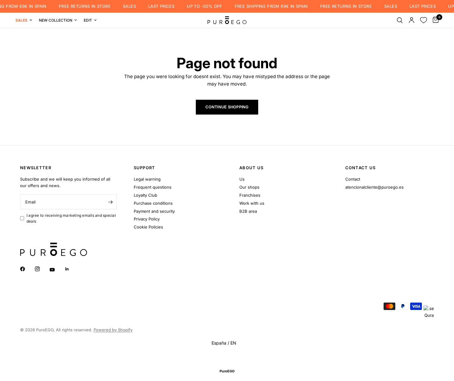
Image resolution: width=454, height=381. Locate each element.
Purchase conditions (153, 203)
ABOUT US (251, 168)
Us (242, 179)
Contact (352, 179)
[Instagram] (41, 269)
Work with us (251, 203)
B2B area (248, 211)
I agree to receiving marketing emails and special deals (71, 218)
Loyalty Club (145, 195)
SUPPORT (144, 168)
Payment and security (154, 211)
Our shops (249, 187)
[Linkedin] (71, 269)
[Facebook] (27, 269)
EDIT (88, 20)
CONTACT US (360, 168)
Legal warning (147, 179)
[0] (434, 20)
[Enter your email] (110, 202)
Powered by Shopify (113, 329)
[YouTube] (56, 269)
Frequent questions (152, 187)
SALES (126, 6)
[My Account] (411, 20)
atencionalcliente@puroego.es (374, 187)
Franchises (249, 195)
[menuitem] (25, 20)
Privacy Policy (147, 218)
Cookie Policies (148, 226)
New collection (55, 20)
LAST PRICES (158, 6)
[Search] (400, 20)
